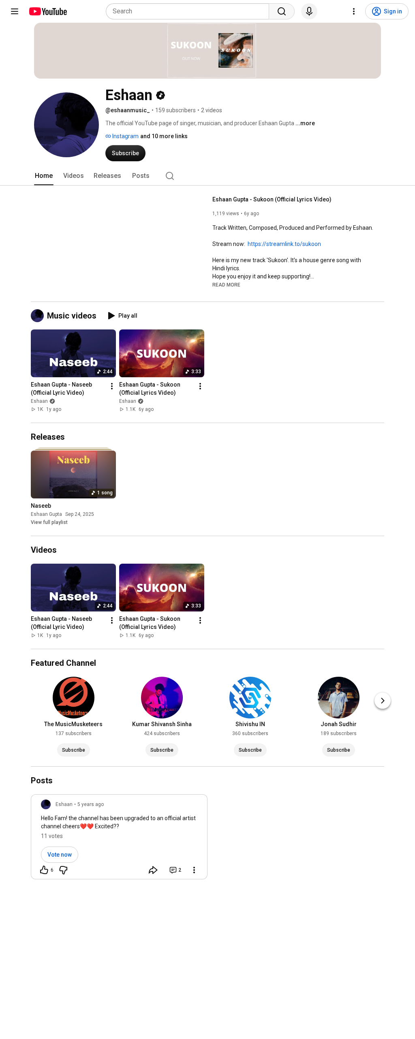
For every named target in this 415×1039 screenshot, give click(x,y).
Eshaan (39, 401)
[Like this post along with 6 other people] (44, 870)
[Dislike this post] (63, 870)
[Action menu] (194, 870)
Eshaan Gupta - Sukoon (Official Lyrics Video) (272, 199)
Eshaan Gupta (46, 514)
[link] (119, 839)
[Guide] (14, 11)
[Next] (382, 701)
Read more (226, 285)
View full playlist (49, 522)
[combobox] (190, 11)
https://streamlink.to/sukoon (284, 244)
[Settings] (354, 11)
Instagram (125, 136)
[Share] (153, 870)
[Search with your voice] (309, 11)
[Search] (282, 11)
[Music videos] (39, 315)
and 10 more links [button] (164, 136)
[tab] (43, 176)
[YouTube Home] (48, 11)
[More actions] (112, 386)
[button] (226, 284)
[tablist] (207, 176)
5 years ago (90, 804)
